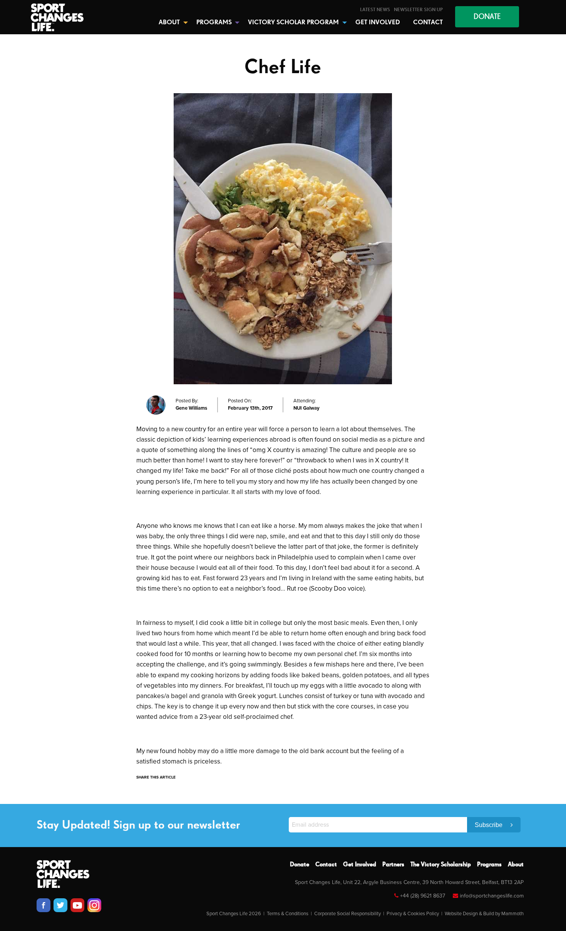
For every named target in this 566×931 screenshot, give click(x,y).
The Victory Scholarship (440, 865)
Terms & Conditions (287, 914)
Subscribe (489, 825)
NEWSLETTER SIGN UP (418, 9)
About (516, 865)
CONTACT (428, 22)
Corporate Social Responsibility (347, 914)
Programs (489, 865)
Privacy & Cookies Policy (413, 914)
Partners (393, 865)
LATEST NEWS (375, 9)
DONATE (487, 16)
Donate (299, 865)
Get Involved (359, 865)
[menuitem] (375, 9)
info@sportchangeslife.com (492, 895)
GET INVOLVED (377, 22)
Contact (326, 865)
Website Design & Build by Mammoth (484, 914)
